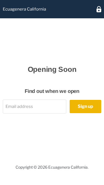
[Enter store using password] (99, 9)
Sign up (85, 106)
